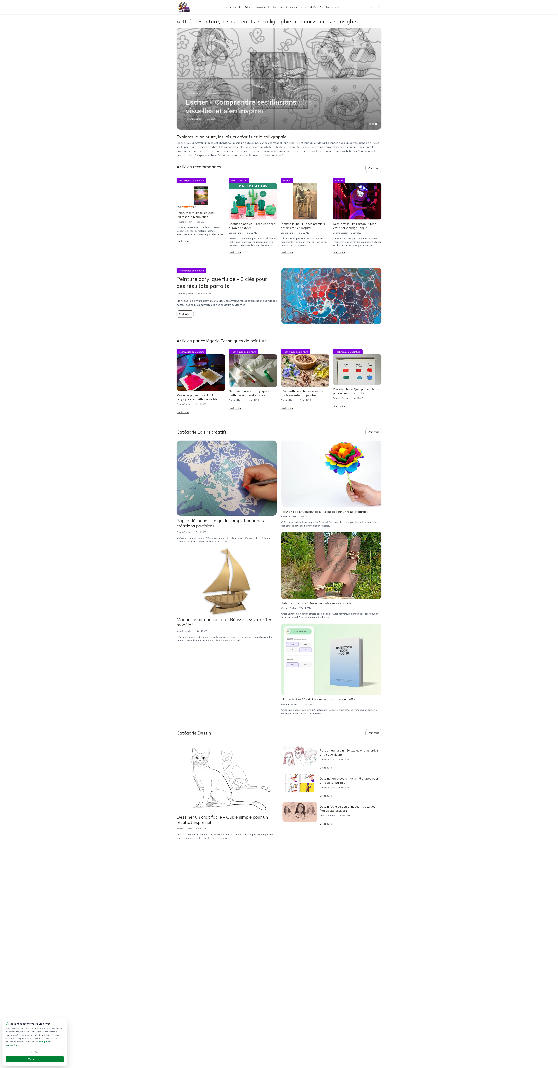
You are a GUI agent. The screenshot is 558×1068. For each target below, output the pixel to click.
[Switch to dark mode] (378, 7)
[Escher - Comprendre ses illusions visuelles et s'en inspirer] (279, 79)
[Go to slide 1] (370, 124)
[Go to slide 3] (376, 124)
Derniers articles (233, 7)
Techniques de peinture (285, 7)
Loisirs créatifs (333, 7)
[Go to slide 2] (373, 124)
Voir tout (373, 168)
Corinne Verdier (236, 233)
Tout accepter (35, 1059)
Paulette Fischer (193, 119)
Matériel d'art (317, 7)
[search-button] (371, 7)
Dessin (303, 7)
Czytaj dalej (185, 314)
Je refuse (35, 1052)
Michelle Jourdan (184, 221)
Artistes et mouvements (257, 7)
